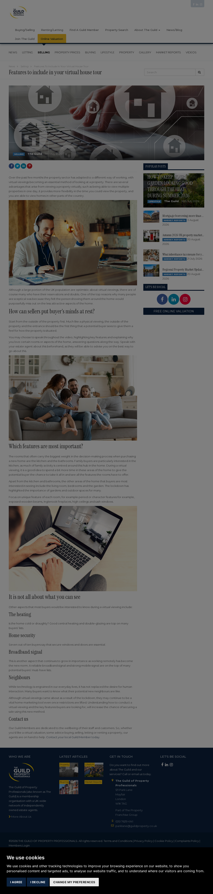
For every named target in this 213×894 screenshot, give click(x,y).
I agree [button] (16, 882)
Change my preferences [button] (74, 882)
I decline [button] (38, 882)
